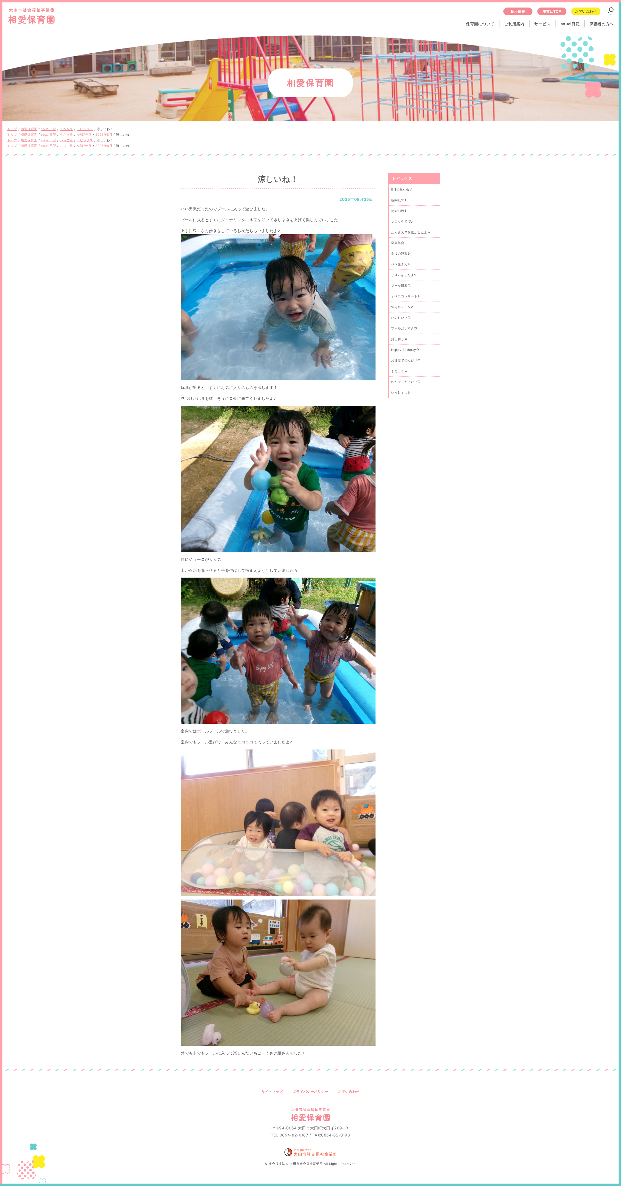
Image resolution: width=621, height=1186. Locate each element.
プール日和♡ (401, 285)
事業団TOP (552, 11)
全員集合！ (399, 243)
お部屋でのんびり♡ (406, 360)
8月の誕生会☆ (402, 189)
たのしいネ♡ (401, 318)
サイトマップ (272, 1091)
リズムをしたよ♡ (404, 275)
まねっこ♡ (399, 371)
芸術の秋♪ (399, 211)
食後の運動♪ (400, 253)
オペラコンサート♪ (405, 296)
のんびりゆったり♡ (406, 382)
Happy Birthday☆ (405, 350)
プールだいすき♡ (404, 328)
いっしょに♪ (400, 393)
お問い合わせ (585, 11)
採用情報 (518, 11)
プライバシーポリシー (310, 1091)
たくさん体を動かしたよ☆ (411, 232)
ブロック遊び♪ (402, 221)
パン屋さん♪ (400, 264)
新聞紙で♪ (399, 200)
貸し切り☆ (399, 339)
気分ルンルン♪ (402, 307)
